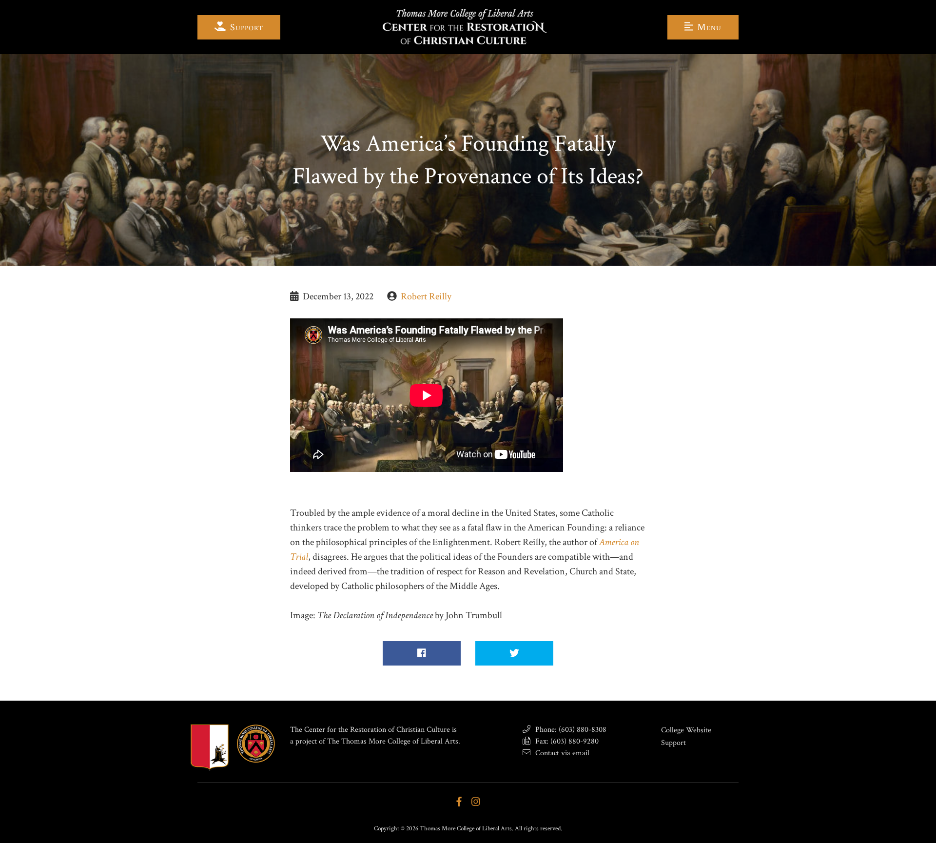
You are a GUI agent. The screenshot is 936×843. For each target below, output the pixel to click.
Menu (708, 27)
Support (245, 27)
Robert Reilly (426, 296)
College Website (686, 730)
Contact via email (561, 753)
